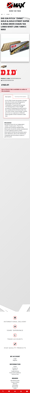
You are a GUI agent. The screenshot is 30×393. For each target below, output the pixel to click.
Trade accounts (15, 371)
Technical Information (20, 96)
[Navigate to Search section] (3, 391)
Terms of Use (15, 374)
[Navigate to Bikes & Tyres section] (15, 391)
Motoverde (15, 387)
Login (15, 358)
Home (15, 366)
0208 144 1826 (15, 11)
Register (15, 360)
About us (15, 369)
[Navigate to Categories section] (9, 391)
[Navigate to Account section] (21, 391)
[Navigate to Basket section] (27, 391)
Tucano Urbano (15, 382)
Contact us (15, 368)
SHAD (15, 388)
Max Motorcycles (15, 380)
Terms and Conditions (15, 372)
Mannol (15, 383)
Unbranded (15, 385)
